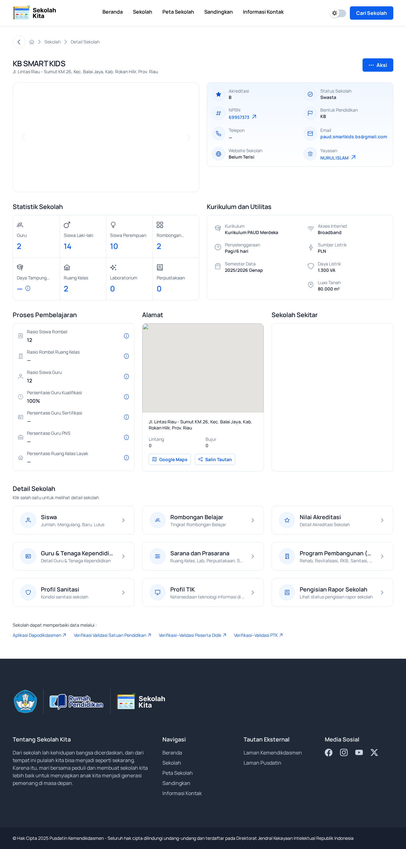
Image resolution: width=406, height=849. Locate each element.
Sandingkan (176, 783)
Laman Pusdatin (262, 762)
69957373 (239, 117)
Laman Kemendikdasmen (273, 752)
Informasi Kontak (182, 793)
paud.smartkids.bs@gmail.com (353, 137)
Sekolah (171, 762)
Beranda (172, 752)
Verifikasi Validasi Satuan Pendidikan (110, 635)
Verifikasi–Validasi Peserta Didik (190, 635)
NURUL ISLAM (335, 158)
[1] (103, 183)
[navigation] (23, 137)
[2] (109, 183)
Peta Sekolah (177, 772)
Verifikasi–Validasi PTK (256, 635)
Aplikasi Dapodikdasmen (37, 635)
